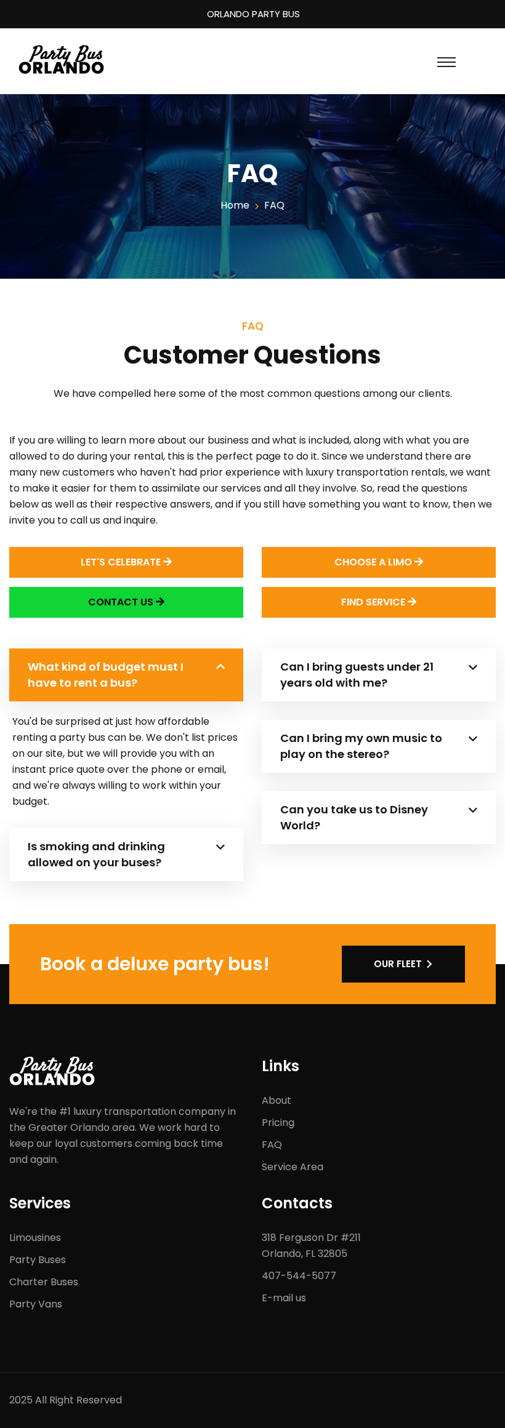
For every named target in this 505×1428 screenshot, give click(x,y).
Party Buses (37, 1260)
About (276, 1100)
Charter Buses (43, 1282)
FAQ (272, 1145)
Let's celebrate (122, 562)
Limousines (35, 1238)
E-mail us (284, 1298)
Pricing (278, 1122)
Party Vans (35, 1304)
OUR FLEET (398, 963)
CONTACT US (122, 602)
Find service (374, 602)
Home (234, 205)
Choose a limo (374, 562)
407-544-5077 (299, 1276)
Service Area (292, 1167)
